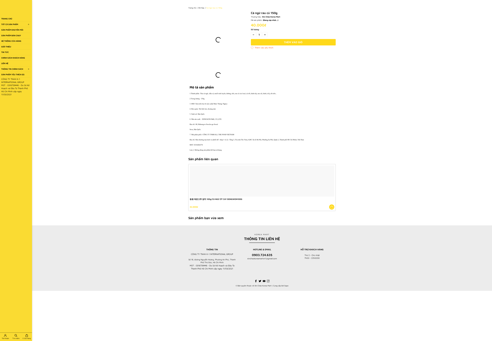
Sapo (286, 286)
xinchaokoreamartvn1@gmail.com (262, 258)
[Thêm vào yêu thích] (262, 47)
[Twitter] (260, 280)
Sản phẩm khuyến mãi (12, 30)
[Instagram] (268, 280)
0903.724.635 (262, 255)
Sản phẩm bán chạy (11, 35)
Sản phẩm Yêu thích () (12, 74)
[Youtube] (264, 280)
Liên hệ (4, 63)
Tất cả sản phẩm (9, 24)
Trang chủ (6, 19)
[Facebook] (256, 280)
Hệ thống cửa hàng (11, 41)
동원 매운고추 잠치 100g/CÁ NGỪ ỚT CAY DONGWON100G (216, 199)
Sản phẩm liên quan (203, 159)
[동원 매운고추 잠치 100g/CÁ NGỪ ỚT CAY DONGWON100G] (262, 181)
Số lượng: (255, 29)
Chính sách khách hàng (13, 58)
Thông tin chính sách (12, 69)
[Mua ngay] (331, 207)
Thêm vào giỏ (293, 42)
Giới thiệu (6, 47)
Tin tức (5, 52)
